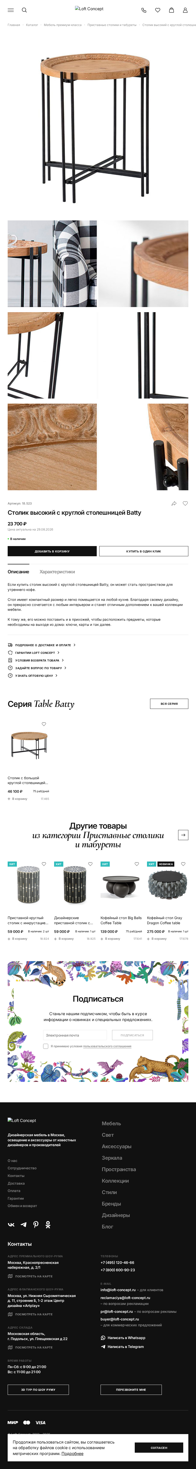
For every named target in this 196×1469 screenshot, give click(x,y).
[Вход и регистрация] (185, 10)
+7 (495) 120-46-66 (117, 1262)
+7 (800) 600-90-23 (118, 1270)
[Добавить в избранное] (185, 503)
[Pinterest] (35, 1224)
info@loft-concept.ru (118, 1290)
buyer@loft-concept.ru (120, 1319)
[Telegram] (23, 1224)
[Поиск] (24, 10)
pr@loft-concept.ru (117, 1311)
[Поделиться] (174, 503)
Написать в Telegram (126, 1346)
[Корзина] (171, 10)
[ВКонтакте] (11, 1224)
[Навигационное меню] (11, 10)
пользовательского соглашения (107, 1046)
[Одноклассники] (48, 1224)
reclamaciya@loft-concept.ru (125, 1297)
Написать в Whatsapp (126, 1337)
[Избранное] (158, 10)
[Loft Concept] (98, 10)
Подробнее (72, 1453)
